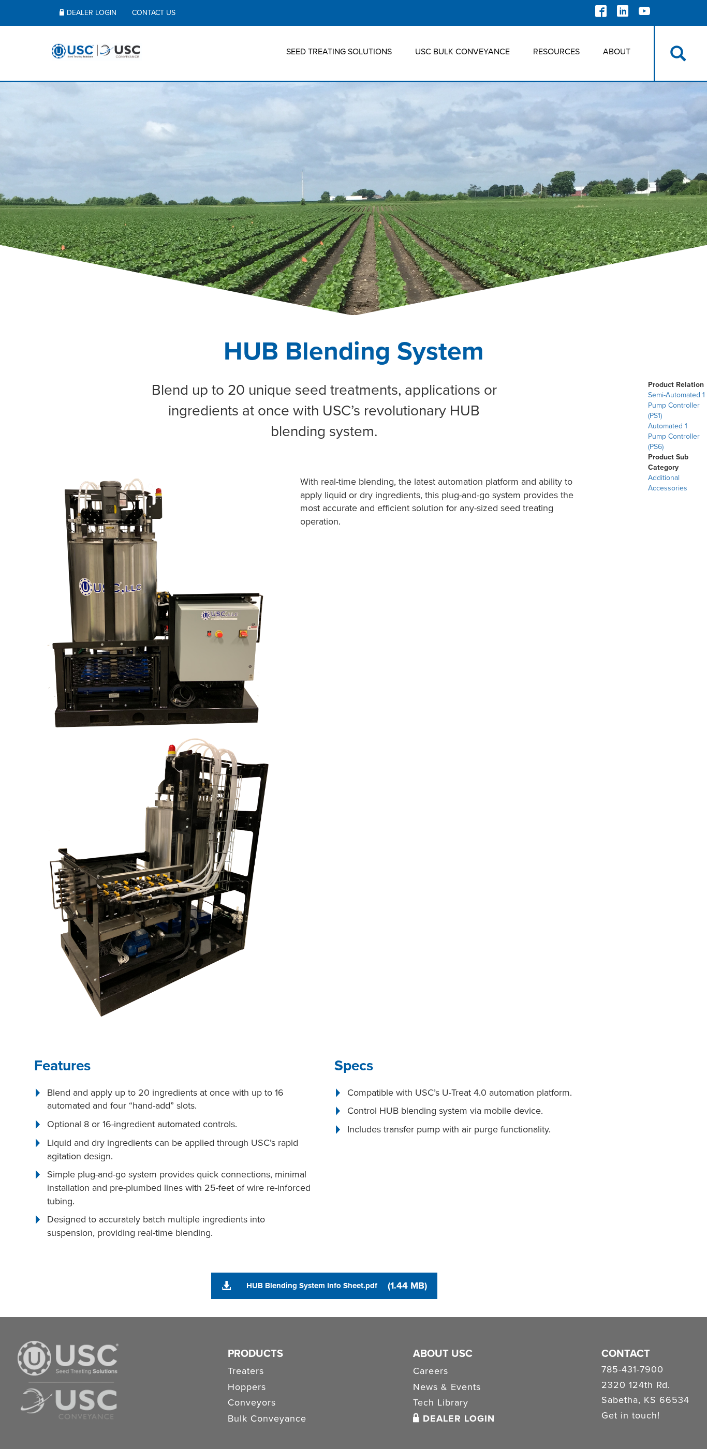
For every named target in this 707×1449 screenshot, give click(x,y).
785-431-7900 (632, 1370)
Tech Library (440, 1402)
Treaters (246, 1371)
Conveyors (252, 1402)
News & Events (447, 1387)
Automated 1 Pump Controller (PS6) (674, 436)
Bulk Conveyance (267, 1418)
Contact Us (153, 12)
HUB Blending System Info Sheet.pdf (311, 1285)
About (616, 52)
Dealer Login (91, 12)
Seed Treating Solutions (339, 52)
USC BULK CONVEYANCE (462, 52)
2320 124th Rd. (635, 1385)
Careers (430, 1371)
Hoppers (247, 1387)
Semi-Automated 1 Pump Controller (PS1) (676, 405)
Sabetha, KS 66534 (645, 1400)
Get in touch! (630, 1416)
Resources (556, 52)
